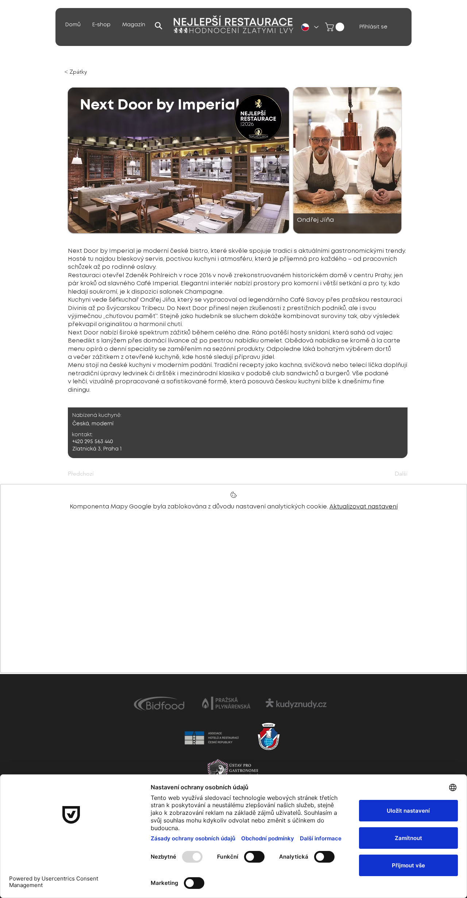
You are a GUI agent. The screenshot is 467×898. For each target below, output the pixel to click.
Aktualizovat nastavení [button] (363, 507)
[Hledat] (158, 25)
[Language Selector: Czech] (309, 27)
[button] (133, 25)
